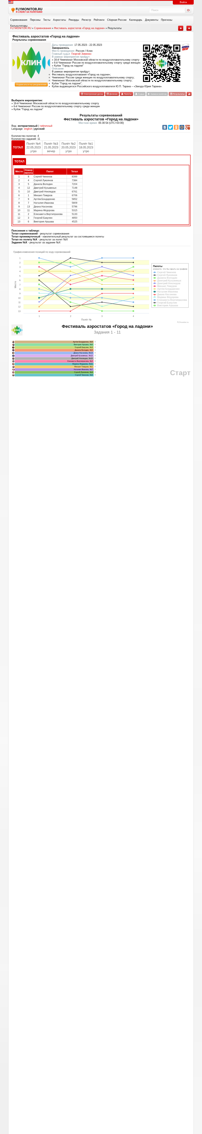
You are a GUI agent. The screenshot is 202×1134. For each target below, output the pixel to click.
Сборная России (116, 19)
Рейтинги (99, 19)
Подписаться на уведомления (31, 84)
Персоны (35, 19)
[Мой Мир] (182, 127)
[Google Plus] (187, 127)
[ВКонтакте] (164, 127)
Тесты (46, 19)
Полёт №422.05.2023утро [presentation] (33, 147)
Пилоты (127, 94)
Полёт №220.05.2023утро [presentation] (68, 147)
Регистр (86, 19)
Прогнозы (166, 19)
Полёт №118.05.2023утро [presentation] (86, 147)
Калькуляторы (18, 25)
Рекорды (74, 19)
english (28, 128)
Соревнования (18, 19)
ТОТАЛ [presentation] (18, 147)
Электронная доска (93, 94)
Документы (151, 19)
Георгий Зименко (81, 53)
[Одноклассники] (176, 127)
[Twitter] (170, 127)
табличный (46, 125)
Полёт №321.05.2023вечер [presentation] (51, 147)
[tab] (18, 147)
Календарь (135, 19)
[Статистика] (189, 93)
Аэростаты (59, 19)
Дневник (113, 94)
